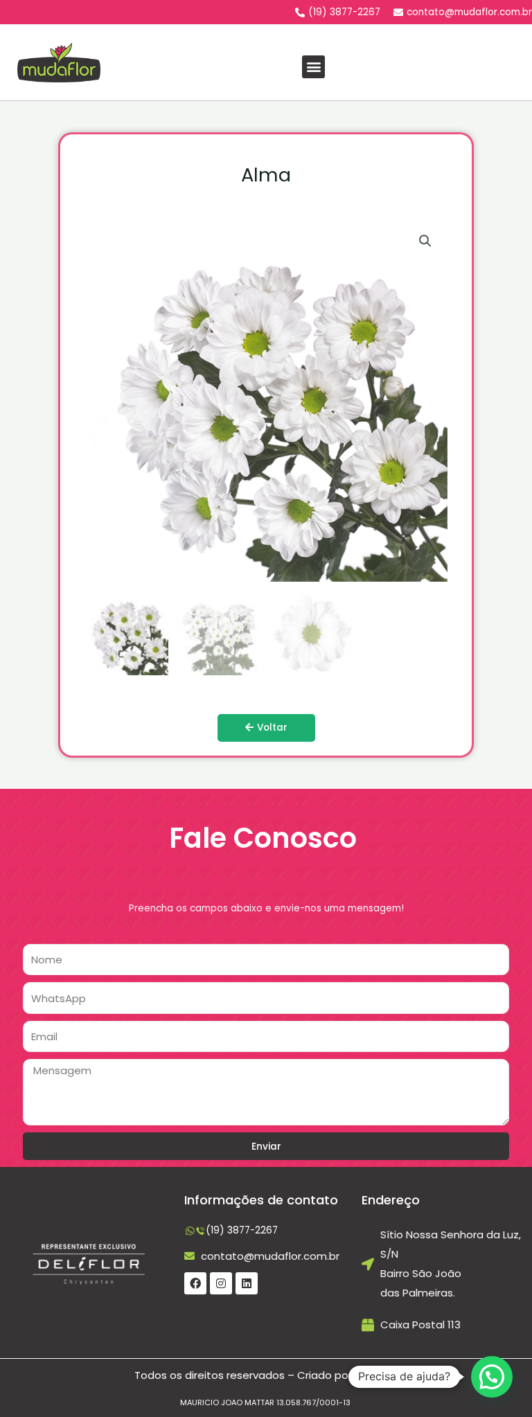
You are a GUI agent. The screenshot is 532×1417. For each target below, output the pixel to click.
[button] (313, 66)
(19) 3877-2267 (242, 1230)
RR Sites (375, 1375)
